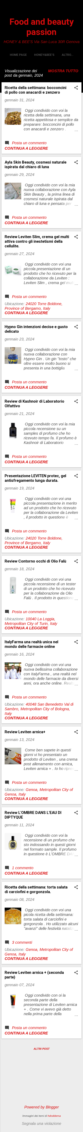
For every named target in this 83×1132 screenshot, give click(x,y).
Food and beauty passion (41, 27)
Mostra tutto (63, 71)
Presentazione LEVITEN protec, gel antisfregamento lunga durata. (35, 478)
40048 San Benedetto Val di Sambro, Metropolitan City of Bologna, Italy (39, 709)
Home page (18, 55)
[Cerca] (77, 10)
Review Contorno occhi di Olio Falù (35, 561)
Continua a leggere (26, 148)
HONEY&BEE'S (44, 55)
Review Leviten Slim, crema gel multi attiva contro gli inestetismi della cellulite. (37, 241)
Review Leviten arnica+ (25, 732)
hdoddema (54, 1115)
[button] (76, 88)
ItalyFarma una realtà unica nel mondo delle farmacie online (31, 644)
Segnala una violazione (41, 1123)
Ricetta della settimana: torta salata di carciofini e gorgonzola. (36, 889)
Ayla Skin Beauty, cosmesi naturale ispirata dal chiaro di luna (35, 164)
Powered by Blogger (41, 1107)
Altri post (42, 1048)
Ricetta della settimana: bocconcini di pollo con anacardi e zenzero (35, 90)
